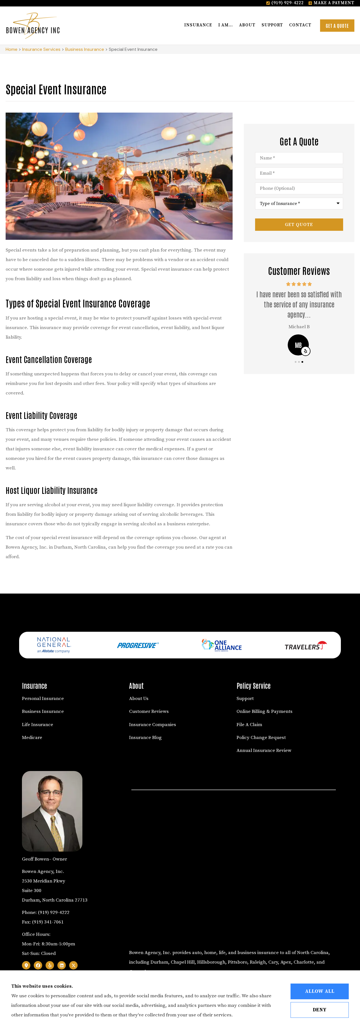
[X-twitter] (73, 965)
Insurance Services (41, 49)
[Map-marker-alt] (26, 965)
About (247, 25)
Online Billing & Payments (264, 711)
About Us (138, 698)
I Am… (225, 25)
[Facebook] (38, 965)
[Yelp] (50, 965)
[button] (295, 362)
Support (272, 25)
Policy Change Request (261, 738)
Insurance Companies (152, 725)
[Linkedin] (61, 965)
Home (11, 49)
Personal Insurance (43, 698)
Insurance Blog (145, 738)
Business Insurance (84, 49)
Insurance (198, 25)
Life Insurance (37, 725)
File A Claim (249, 725)
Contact (300, 25)
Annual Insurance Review (264, 750)
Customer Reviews (149, 711)
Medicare (32, 738)
